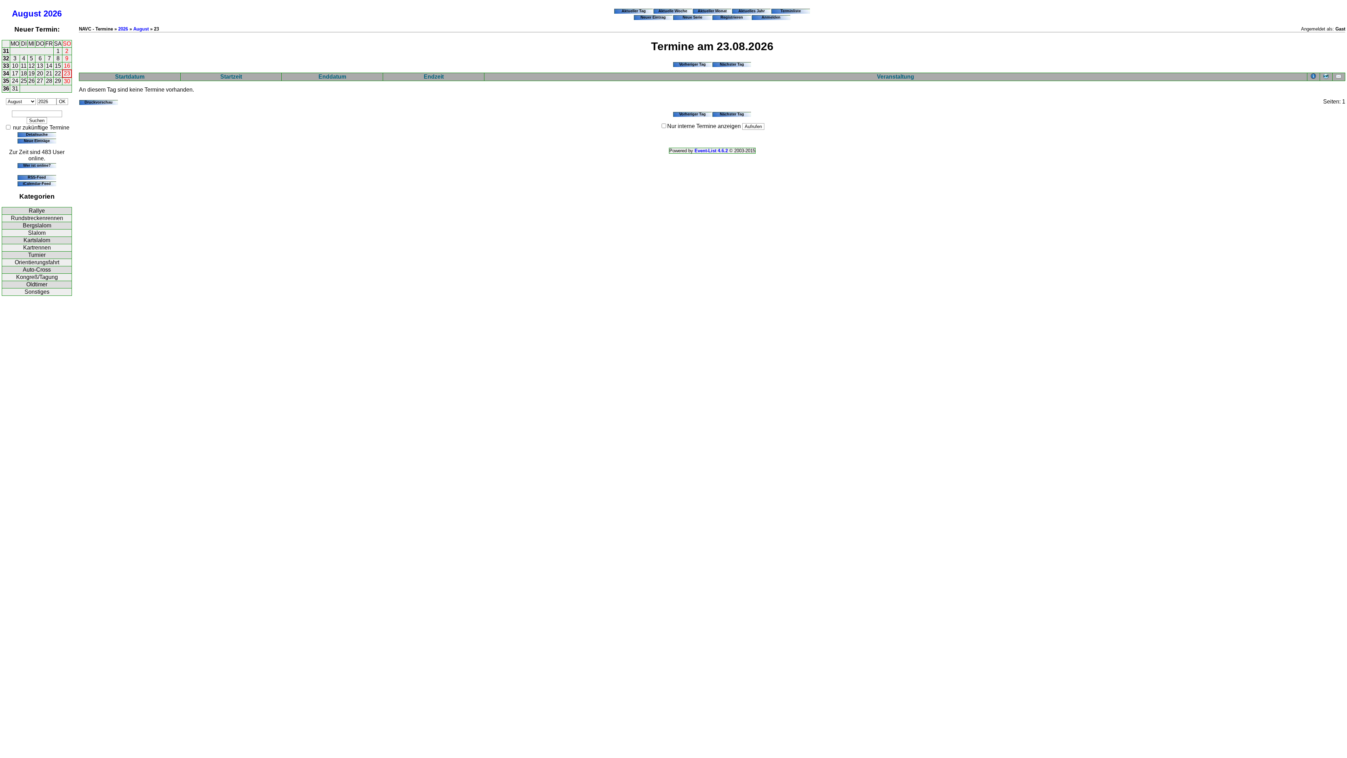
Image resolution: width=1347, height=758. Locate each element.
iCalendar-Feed (37, 183)
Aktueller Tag (634, 11)
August (26, 13)
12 (31, 66)
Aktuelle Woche (672, 11)
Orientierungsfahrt (37, 262)
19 (31, 74)
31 (6, 51)
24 (15, 81)
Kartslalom (37, 240)
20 (40, 74)
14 (49, 66)
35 (6, 81)
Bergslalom (37, 225)
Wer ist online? (37, 165)
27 (40, 81)
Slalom (37, 233)
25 (24, 81)
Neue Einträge (37, 141)
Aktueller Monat (712, 11)
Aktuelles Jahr (751, 11)
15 (58, 66)
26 (31, 81)
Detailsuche (37, 134)
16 (67, 66)
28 (49, 81)
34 (6, 74)
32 (6, 58)
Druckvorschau (99, 102)
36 (6, 89)
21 (49, 74)
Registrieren (732, 17)
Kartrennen (37, 248)
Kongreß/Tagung (37, 277)
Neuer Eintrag (653, 17)
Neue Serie (692, 17)
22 (58, 74)
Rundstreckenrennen (37, 218)
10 (15, 66)
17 (15, 74)
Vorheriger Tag (692, 64)
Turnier (37, 255)
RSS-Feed (37, 177)
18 (24, 74)
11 (24, 66)
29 (58, 81)
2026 (52, 13)
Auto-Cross (37, 270)
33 (6, 66)
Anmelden (771, 17)
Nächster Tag (732, 64)
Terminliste (790, 11)
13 (40, 66)
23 (67, 74)
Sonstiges (37, 292)
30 (67, 81)
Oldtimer (36, 284)
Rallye (37, 211)
